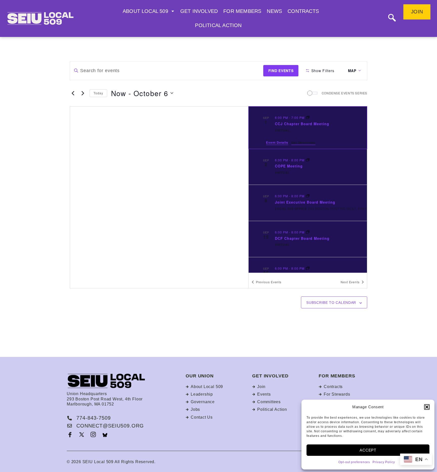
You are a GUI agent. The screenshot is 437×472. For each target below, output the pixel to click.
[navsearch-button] (392, 18)
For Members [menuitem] (242, 11)
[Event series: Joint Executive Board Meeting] (308, 196)
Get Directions (303, 142)
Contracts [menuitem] (303, 11)
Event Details (277, 142)
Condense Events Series (344, 93)
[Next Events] (83, 93)
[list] (307, 189)
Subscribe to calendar (331, 303)
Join (417, 11)
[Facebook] (70, 435)
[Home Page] (49, 18)
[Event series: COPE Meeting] (308, 160)
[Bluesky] (105, 435)
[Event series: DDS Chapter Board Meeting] (308, 268)
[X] (81, 435)
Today (98, 93)
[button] (426, 407)
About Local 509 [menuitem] (145, 11)
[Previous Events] (73, 93)
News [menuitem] (274, 11)
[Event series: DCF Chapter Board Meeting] (308, 232)
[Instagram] (93, 435)
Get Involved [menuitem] (199, 11)
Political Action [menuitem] (218, 25)
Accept (368, 450)
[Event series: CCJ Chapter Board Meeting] (308, 117)
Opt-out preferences (354, 462)
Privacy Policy (384, 462)
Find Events (281, 70)
